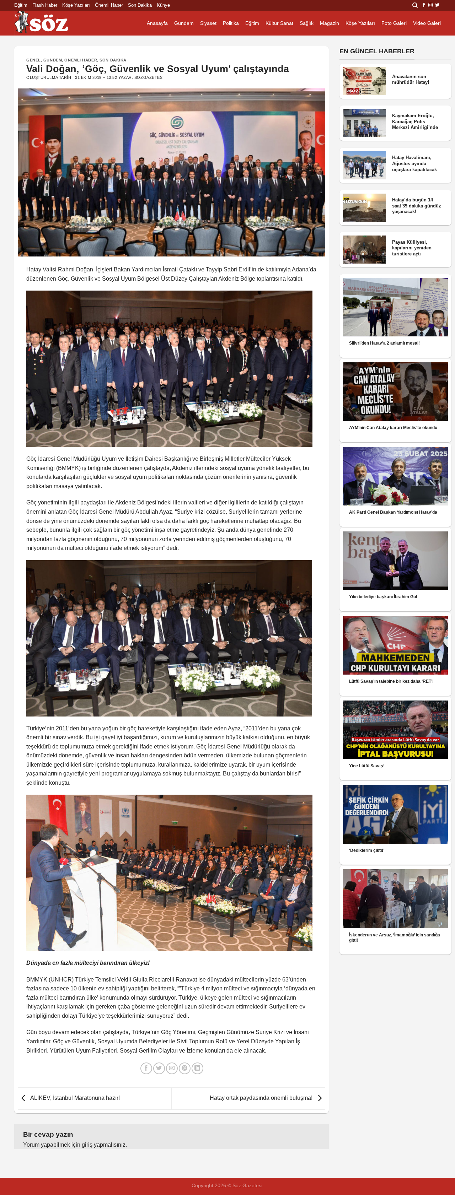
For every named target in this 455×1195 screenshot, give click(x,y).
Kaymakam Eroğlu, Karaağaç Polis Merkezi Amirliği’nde (415, 121)
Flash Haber (44, 5)
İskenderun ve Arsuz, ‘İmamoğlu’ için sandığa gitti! (394, 937)
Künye (163, 5)
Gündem (184, 23)
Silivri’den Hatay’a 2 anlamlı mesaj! (384, 343)
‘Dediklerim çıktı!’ (366, 850)
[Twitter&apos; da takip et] (437, 5)
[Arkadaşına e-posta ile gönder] (172, 1068)
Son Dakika (140, 5)
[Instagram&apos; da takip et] (430, 5)
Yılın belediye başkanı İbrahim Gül (383, 597)
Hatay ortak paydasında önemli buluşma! (262, 1098)
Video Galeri (427, 23)
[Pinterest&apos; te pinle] (185, 1068)
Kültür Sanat (279, 23)
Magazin (329, 23)
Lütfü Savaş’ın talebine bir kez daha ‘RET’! (391, 681)
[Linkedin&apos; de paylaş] (197, 1068)
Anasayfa (157, 23)
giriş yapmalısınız (103, 1145)
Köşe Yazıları (76, 5)
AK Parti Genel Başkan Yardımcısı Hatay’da (393, 512)
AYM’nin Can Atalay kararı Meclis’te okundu (393, 428)
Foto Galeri (394, 23)
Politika (231, 23)
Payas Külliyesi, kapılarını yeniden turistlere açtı (412, 247)
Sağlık (307, 23)
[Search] (415, 5)
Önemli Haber (109, 5)
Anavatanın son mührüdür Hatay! (410, 79)
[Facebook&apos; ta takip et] (424, 5)
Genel (33, 60)
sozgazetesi (149, 77)
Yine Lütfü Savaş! (367, 766)
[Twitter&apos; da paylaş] (159, 1068)
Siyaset (208, 23)
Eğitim (20, 5)
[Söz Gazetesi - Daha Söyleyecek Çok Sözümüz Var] (49, 23)
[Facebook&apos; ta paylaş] (146, 1068)
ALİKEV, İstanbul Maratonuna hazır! (74, 1098)
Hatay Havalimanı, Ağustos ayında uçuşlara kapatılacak (414, 163)
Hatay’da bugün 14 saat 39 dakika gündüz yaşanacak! (416, 205)
